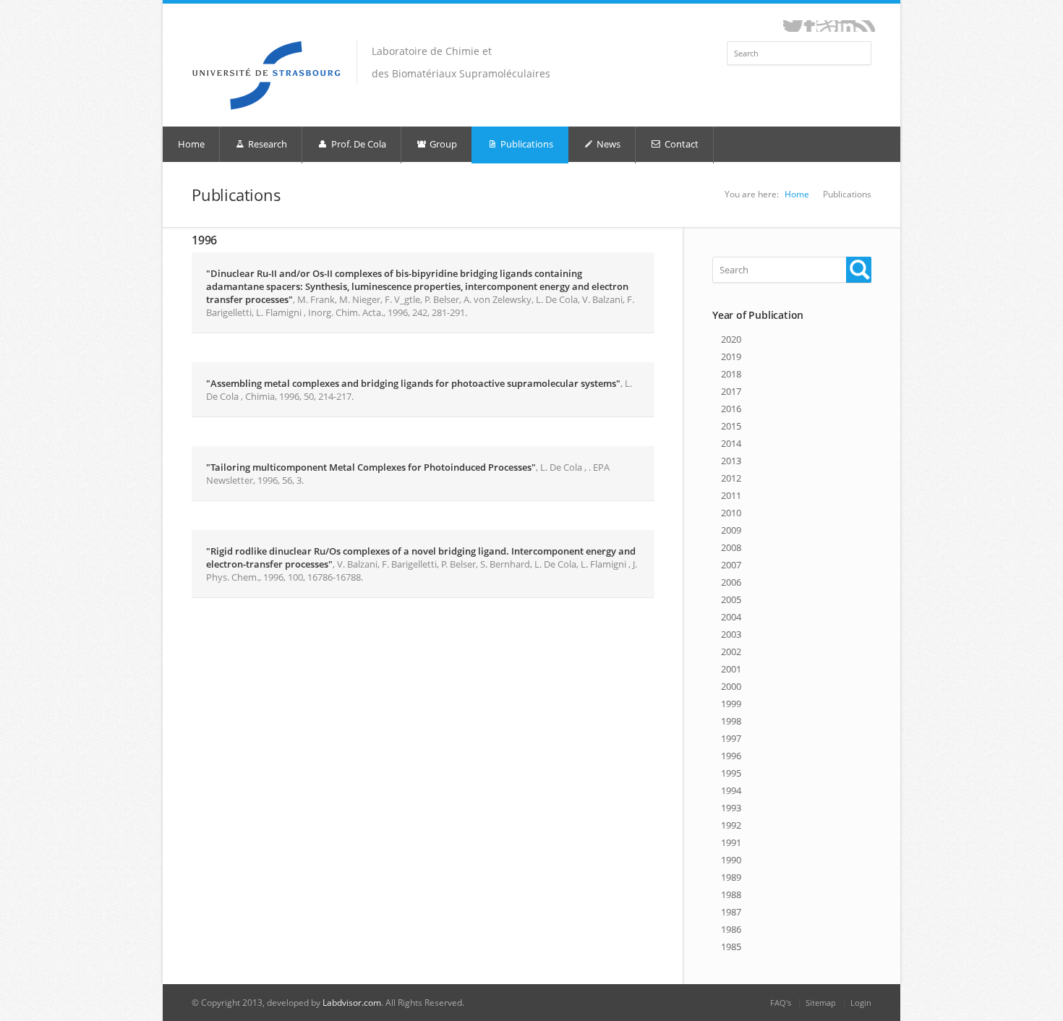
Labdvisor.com (352, 1002)
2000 (731, 686)
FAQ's (780, 1002)
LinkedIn (845, 26)
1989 (731, 877)
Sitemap (821, 1002)
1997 (731, 738)
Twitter (793, 26)
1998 (731, 720)
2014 (731, 443)
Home (191, 143)
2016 (731, 408)
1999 (731, 703)
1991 (731, 842)
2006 (731, 582)
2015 (731, 425)
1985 (731, 946)
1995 (731, 772)
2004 (731, 616)
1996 (731, 755)
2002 (731, 651)
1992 (731, 825)
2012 (731, 477)
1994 (731, 790)
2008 (731, 547)
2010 (731, 512)
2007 (731, 564)
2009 (731, 530)
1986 (731, 929)
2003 (731, 634)
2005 (731, 599)
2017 (731, 391)
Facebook (809, 26)
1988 (731, 894)
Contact (680, 143)
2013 (731, 460)
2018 (731, 373)
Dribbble (826, 26)
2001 (731, 668)
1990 (731, 859)
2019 (731, 356)
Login (860, 1002)
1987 (731, 911)
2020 (731, 339)
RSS (865, 26)
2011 (731, 495)
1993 (731, 807)
